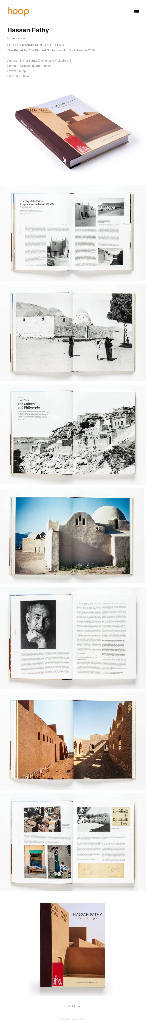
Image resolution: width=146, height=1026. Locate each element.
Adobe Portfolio (79, 1019)
